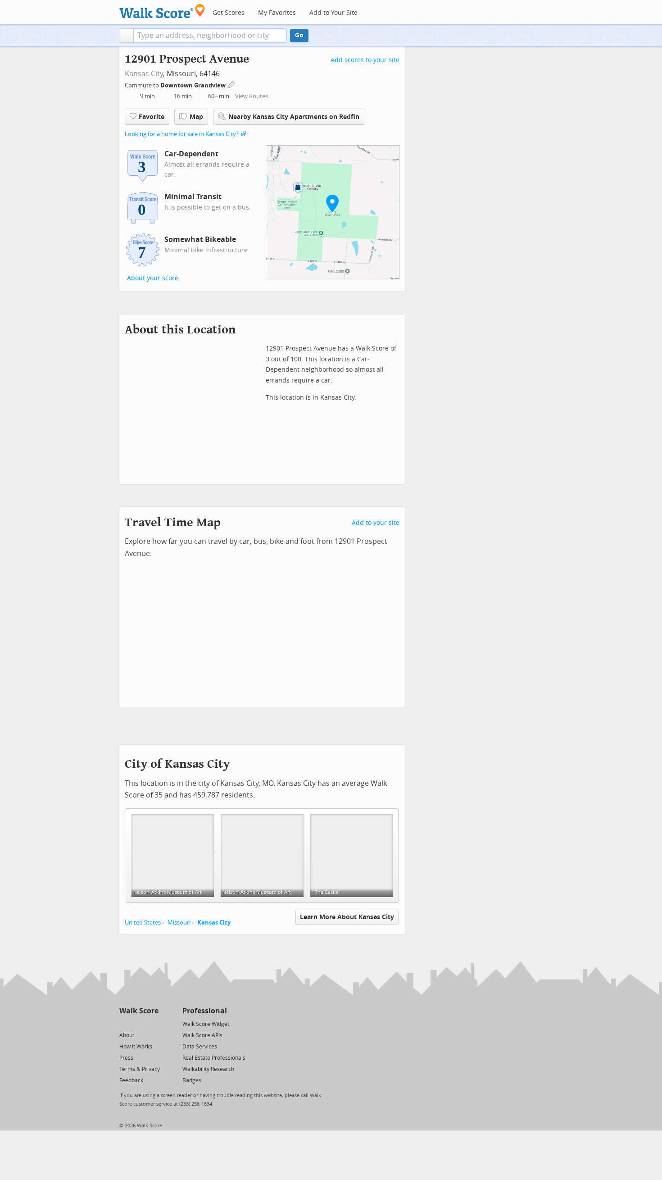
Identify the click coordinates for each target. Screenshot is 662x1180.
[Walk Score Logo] (162, 11)
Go (299, 35)
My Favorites (277, 13)
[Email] (152, 1023)
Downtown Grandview (193, 85)
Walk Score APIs (202, 1035)
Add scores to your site (365, 60)
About (126, 1035)
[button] (126, 35)
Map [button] (196, 117)
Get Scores (229, 13)
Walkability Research (208, 1069)
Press (126, 1058)
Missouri (179, 922)
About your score (152, 278)
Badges (191, 1080)
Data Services (199, 1046)
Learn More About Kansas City (347, 917)
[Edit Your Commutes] (231, 84)
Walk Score (139, 1011)
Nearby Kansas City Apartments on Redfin (293, 117)
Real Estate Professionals (213, 1058)
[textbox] (210, 35)
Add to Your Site (333, 13)
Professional (204, 1011)
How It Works (135, 1046)
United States (143, 922)
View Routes (251, 96)
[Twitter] (124, 1023)
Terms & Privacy (139, 1069)
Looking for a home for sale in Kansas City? (182, 134)
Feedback (131, 1080)
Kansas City (144, 73)
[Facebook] (138, 1023)
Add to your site (375, 523)
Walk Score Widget (205, 1024)
